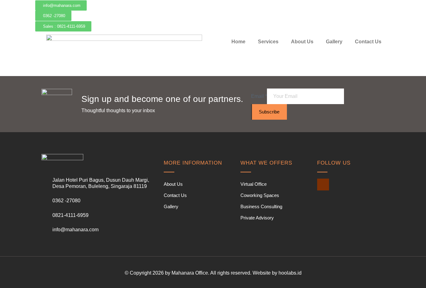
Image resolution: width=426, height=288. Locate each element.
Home (238, 41)
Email (259, 96)
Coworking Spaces (259, 195)
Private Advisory (257, 217)
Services (268, 41)
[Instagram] (323, 184)
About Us (302, 41)
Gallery (334, 41)
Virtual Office (253, 184)
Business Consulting (261, 206)
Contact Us (368, 41)
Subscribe (269, 111)
